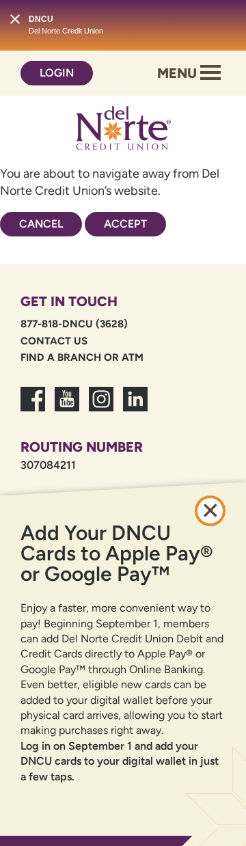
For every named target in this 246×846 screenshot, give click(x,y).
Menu (178, 73)
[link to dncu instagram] (101, 407)
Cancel (41, 223)
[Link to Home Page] (123, 130)
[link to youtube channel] (67, 407)
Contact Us (53, 341)
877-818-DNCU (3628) (74, 324)
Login (57, 72)
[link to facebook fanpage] (32, 407)
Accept (125, 223)
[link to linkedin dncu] (135, 407)
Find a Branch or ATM (82, 357)
